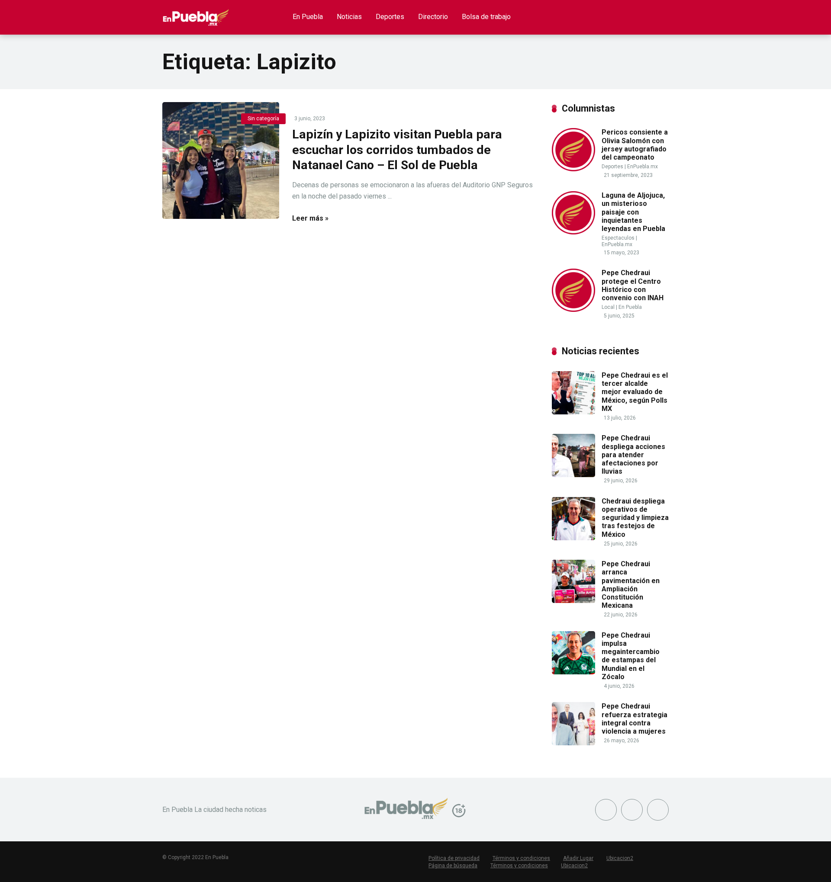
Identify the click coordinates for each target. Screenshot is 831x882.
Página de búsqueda (452, 866)
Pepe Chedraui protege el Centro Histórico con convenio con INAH (633, 285)
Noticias (349, 17)
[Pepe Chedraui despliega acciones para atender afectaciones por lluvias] (573, 475)
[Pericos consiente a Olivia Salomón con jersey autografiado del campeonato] (573, 169)
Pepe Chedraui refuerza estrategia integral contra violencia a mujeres (634, 718)
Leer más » (310, 218)
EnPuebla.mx (642, 167)
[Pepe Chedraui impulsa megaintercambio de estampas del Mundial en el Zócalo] (573, 672)
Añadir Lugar (578, 858)
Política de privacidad (454, 858)
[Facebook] (606, 810)
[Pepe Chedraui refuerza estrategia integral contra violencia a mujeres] (573, 743)
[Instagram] (658, 810)
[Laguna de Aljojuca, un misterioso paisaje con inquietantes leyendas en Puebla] (573, 232)
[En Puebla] (195, 14)
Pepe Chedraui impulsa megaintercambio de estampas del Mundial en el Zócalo (631, 656)
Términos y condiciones (521, 858)
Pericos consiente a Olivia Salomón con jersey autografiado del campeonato (635, 144)
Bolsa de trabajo (486, 17)
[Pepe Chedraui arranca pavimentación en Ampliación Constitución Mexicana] (573, 601)
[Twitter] (632, 810)
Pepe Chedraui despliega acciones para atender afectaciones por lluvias (633, 454)
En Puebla (308, 17)
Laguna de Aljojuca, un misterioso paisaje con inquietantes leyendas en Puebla (633, 212)
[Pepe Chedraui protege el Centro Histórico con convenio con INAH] (573, 309)
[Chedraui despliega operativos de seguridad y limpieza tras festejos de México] (573, 538)
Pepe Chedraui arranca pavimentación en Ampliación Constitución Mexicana (631, 584)
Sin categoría (263, 118)
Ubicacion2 (619, 858)
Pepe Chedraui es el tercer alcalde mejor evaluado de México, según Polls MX (635, 392)
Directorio (433, 17)
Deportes (390, 17)
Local (608, 307)
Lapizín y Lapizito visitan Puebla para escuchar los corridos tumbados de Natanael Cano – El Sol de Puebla (397, 149)
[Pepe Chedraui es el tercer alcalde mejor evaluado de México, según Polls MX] (573, 412)
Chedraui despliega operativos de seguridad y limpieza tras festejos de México (635, 518)
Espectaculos (618, 238)
